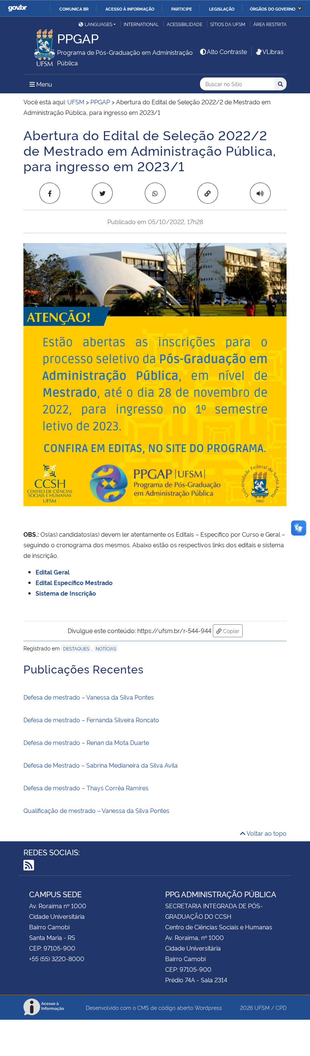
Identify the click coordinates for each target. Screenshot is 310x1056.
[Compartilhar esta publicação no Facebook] (49, 193)
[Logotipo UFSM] (40, 46)
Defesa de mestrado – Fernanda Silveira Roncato (91, 719)
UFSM (262, 1007)
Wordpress (208, 1007)
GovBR (17, 8)
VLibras (273, 51)
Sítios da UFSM (227, 24)
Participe (181, 9)
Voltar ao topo (266, 833)
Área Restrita (270, 24)
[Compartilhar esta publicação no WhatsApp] (155, 193)
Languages (98, 24)
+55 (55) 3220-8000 (56, 958)
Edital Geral (53, 572)
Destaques (76, 648)
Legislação (221, 9)
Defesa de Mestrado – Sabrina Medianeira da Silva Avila (100, 765)
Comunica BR (73, 9)
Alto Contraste (227, 51)
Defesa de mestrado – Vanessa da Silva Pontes (88, 697)
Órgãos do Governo (272, 9)
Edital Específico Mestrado (76, 582)
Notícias (106, 648)
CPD (281, 1007)
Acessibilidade (184, 24)
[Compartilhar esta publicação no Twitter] (102, 193)
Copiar (232, 630)
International (141, 24)
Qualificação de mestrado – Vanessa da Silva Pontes (96, 810)
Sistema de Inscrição (66, 593)
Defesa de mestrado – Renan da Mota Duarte (86, 742)
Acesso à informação (129, 9)
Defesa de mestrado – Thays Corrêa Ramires (86, 787)
